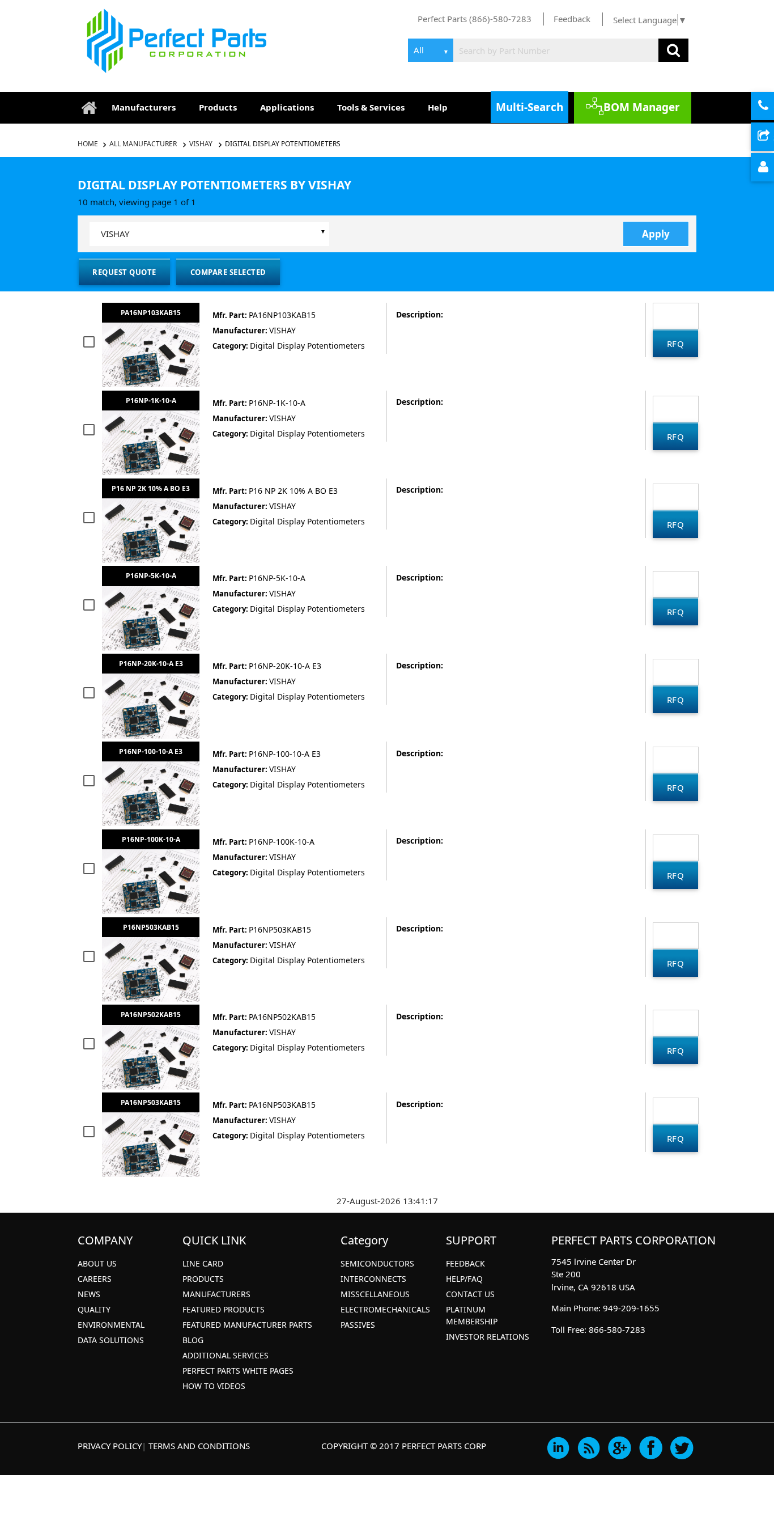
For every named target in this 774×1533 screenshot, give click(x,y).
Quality (94, 1309)
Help (438, 107)
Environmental (111, 1324)
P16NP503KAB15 (151, 927)
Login (772, 167)
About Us (97, 1263)
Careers (95, 1278)
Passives (358, 1324)
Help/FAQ (464, 1278)
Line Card (202, 1263)
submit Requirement (772, 137)
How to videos (213, 1385)
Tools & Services (371, 107)
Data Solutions (111, 1340)
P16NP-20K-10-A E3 (151, 663)
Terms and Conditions (199, 1445)
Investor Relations (487, 1336)
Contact (772, 106)
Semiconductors (377, 1263)
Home (89, 144)
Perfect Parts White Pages (238, 1370)
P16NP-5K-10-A (151, 576)
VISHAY (200, 144)
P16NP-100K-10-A (151, 839)
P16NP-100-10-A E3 (150, 751)
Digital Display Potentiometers (283, 144)
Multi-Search (529, 107)
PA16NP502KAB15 (151, 1014)
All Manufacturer (143, 144)
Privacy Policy (110, 1445)
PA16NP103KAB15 (151, 312)
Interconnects (373, 1278)
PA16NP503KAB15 (151, 1102)
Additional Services (225, 1355)
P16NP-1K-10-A (151, 400)
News (89, 1294)
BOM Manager (641, 107)
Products (218, 107)
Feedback (572, 18)
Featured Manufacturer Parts (247, 1324)
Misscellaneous (375, 1294)
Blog (192, 1340)
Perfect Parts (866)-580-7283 (474, 18)
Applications (287, 107)
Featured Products (223, 1309)
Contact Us (470, 1294)
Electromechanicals (385, 1309)
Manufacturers (144, 107)
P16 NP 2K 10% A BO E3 (151, 488)
